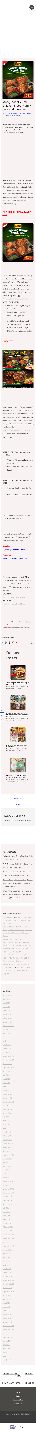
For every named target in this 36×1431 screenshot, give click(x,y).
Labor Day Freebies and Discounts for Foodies (17, 745)
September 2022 (8, 1109)
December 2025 (8, 1026)
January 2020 (7, 1231)
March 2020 (7, 1223)
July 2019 (6, 1253)
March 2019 (7, 1269)
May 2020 (6, 1215)
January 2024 (7, 1052)
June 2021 (6, 1166)
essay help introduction (11, 926)
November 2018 (8, 1284)
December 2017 (8, 1326)
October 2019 (7, 1242)
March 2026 (7, 1014)
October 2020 (7, 1196)
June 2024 (6, 1033)
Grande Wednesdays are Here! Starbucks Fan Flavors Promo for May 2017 (17, 714)
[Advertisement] (18, 33)
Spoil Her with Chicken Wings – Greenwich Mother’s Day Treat (16, 776)
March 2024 (7, 1045)
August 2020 (7, 1204)
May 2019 (6, 1261)
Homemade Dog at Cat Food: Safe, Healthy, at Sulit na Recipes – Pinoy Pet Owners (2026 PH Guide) (18, 883)
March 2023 (7, 1090)
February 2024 (8, 1048)
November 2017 (8, 1329)
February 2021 (8, 1181)
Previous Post (18, 798)
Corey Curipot (8, 917)
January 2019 (7, 1276)
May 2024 (6, 1037)
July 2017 (6, 1345)
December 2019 (8, 1234)
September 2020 (8, 1200)
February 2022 (8, 1136)
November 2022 (8, 1102)
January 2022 (7, 1140)
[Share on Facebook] (4, 642)
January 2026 (7, 1022)
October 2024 (7, 1029)
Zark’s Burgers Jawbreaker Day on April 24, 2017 (17, 683)
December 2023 (8, 1056)
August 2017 (7, 1341)
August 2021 (7, 1158)
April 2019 (6, 1265)
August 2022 (7, 1113)
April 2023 (6, 1086)
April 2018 (6, 1310)
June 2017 (6, 1348)
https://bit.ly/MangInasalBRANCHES (16, 430)
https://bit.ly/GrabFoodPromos (13, 549)
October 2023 (7, 1064)
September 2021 (8, 1155)
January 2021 (7, 1185)
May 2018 (6, 1307)
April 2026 (6, 1010)
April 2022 (6, 1128)
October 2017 (7, 1333)
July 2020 (6, 1208)
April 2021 (6, 1174)
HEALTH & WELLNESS (11, 1383)
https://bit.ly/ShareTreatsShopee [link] (14, 604)
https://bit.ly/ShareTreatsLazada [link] (14, 597)
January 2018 (7, 1322)
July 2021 (6, 1162)
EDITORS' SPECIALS (11, 1374)
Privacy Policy (18, 1400)
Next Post (18, 804)
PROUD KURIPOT (9, 6)
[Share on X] (8, 642)
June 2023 (6, 1079)
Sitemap (18, 1396)
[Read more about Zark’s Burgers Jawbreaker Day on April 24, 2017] (18, 672)
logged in (15, 820)
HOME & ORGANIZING (23, 113)
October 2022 (7, 1105)
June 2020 (6, 1212)
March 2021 (7, 1177)
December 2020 (8, 1189)
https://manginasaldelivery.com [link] (17, 298)
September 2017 (8, 1337)
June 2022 (6, 1120)
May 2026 (6, 1007)
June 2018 (6, 1303)
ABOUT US (29, 1383)
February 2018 (8, 1318)
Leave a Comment (8, 113)
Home (18, 1392)
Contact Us (18, 1404)
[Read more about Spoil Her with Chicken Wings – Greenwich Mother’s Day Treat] (18, 765)
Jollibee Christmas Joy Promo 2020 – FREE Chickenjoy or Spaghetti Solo (18, 970)
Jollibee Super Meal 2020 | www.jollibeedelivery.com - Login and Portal (16, 942)
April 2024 (6, 1041)
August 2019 (7, 1250)
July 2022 (6, 1117)
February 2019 (8, 1272)
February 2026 (8, 1018)
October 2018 (7, 1288)
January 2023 (7, 1098)
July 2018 (6, 1299)
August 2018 (7, 1295)
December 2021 (8, 1143)
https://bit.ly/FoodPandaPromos (15, 558)
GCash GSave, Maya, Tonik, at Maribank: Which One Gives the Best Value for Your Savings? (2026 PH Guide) (17, 894)
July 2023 (6, 1075)
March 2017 (7, 1360)
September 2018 (8, 1291)
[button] (18, 588)
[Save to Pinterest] (2, 720)
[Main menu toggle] (31, 7)
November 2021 (8, 1147)
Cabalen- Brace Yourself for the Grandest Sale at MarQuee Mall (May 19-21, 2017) (17, 920)
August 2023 (7, 1071)
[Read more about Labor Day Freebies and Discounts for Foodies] (18, 734)
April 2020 (6, 1219)
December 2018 (8, 1280)
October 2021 (7, 1151)
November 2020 (8, 1193)
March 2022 (7, 1132)
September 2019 (8, 1246)
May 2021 (6, 1170)
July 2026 (6, 999)
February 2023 (8, 1094)
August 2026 (7, 995)
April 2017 (6, 1356)
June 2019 (6, 1257)
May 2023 (6, 1083)
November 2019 (8, 1238)
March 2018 (7, 1314)
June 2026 (6, 1003)
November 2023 (8, 1060)
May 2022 (6, 1124)
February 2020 (8, 1227)
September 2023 (8, 1067)
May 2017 (6, 1352)
